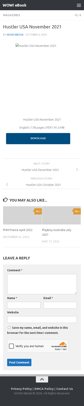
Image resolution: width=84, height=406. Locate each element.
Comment (14, 270)
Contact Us (64, 388)
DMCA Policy (44, 388)
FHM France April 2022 (17, 230)
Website (13, 312)
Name (12, 298)
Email (48, 298)
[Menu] (79, 5)
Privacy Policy (21, 388)
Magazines (11, 15)
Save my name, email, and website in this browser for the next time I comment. (37, 330)
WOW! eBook (14, 5)
